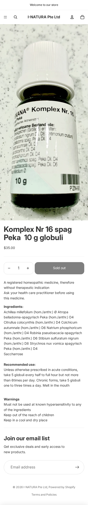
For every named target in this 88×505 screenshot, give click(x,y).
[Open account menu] (72, 17)
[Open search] (15, 17)
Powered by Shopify (62, 487)
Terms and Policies (44, 494)
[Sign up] (77, 467)
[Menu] (5, 17)
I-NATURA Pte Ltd (35, 487)
